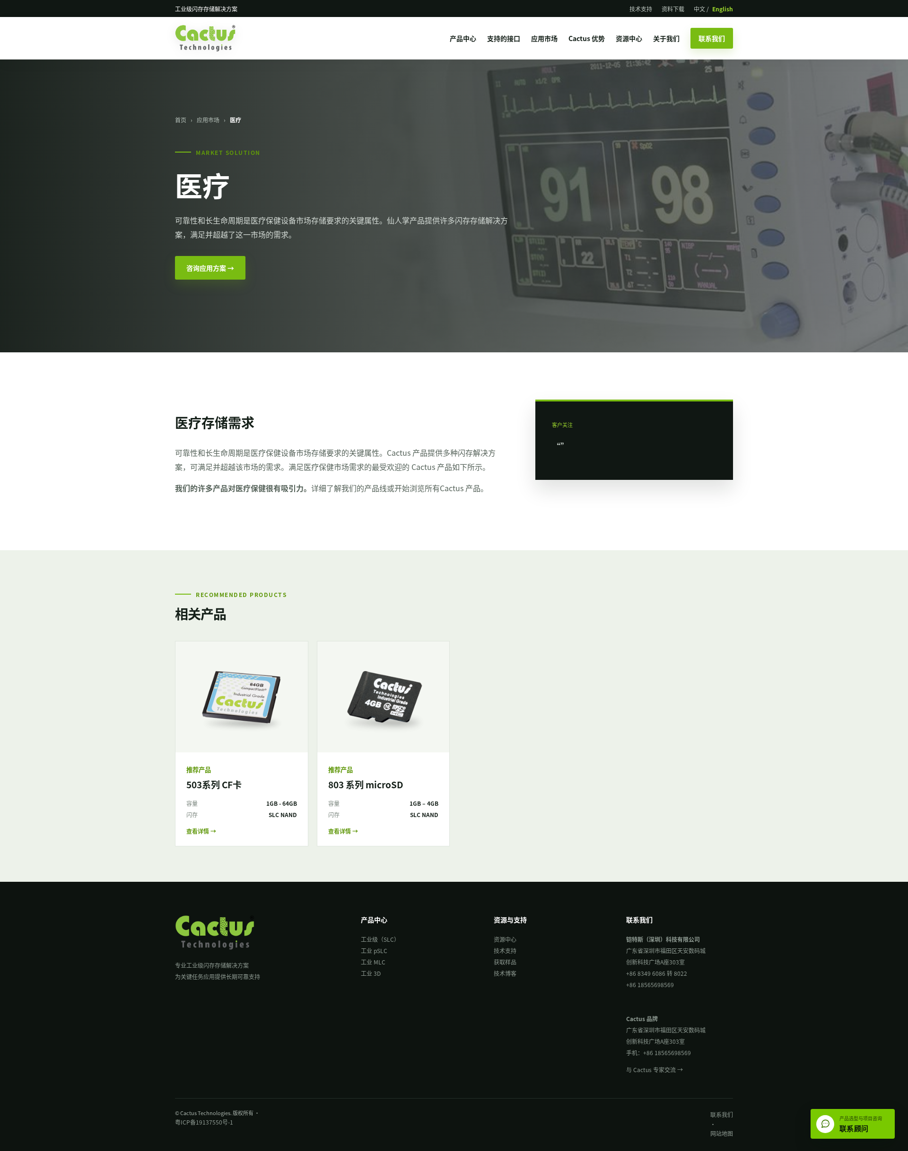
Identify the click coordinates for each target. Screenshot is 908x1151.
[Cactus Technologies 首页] (214, 38)
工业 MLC (373, 962)
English (722, 9)
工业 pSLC (374, 950)
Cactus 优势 (586, 38)
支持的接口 (503, 38)
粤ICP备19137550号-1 (204, 1122)
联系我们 (711, 38)
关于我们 (666, 38)
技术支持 (640, 9)
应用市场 (544, 38)
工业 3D (371, 973)
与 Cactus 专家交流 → (654, 1070)
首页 (180, 120)
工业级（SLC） (380, 939)
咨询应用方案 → (210, 268)
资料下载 (673, 9)
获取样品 (505, 962)
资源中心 (629, 38)
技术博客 (505, 973)
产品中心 (463, 38)
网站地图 (721, 1133)
